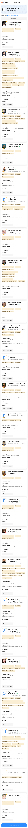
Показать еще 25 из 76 (14, 825)
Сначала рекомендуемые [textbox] (13, 15)
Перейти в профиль (7, 46)
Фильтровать (14, 18)
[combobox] (14, 16)
